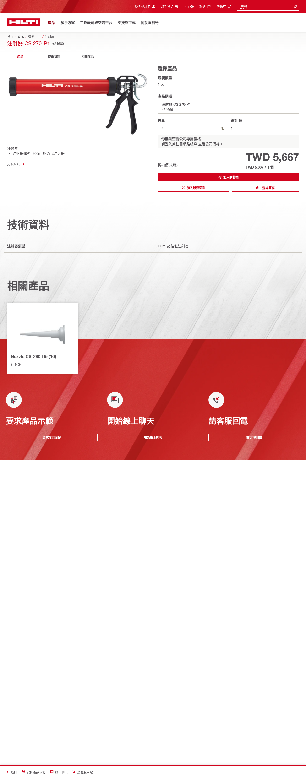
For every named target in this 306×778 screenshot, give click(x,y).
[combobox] (268, 7)
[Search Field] (295, 7)
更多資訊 (13, 164)
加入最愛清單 (196, 188)
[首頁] (23, 22)
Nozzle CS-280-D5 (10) (33, 356)
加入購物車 (231, 177)
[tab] (20, 56)
